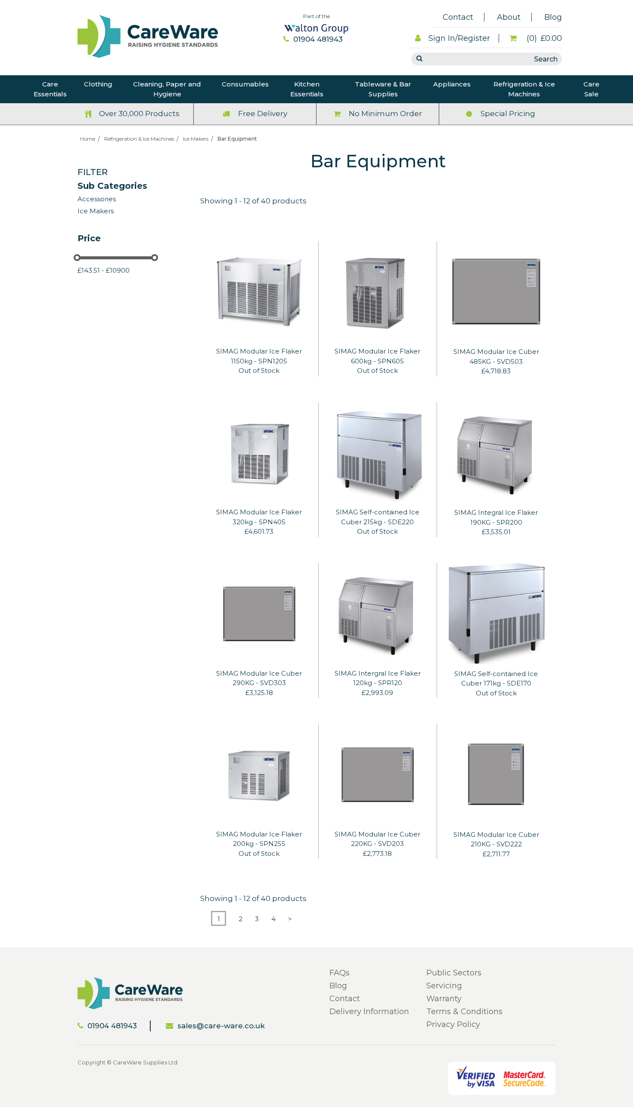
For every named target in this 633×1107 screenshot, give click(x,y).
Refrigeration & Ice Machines (524, 89)
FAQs (339, 973)
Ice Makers (195, 138)
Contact (458, 17)
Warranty (444, 998)
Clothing (98, 84)
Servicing (444, 985)
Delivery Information (369, 1011)
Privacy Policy (453, 1024)
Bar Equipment (237, 138)
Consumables (245, 84)
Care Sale (591, 89)
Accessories (97, 199)
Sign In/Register (459, 38)
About (509, 17)
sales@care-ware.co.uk (221, 1025)
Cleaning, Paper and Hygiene (167, 89)
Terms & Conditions (464, 1011)
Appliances (452, 84)
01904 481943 (318, 39)
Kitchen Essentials (306, 89)
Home (87, 138)
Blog (553, 17)
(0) (543, 38)
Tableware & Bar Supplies (383, 89)
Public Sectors (453, 973)
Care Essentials (50, 89)
